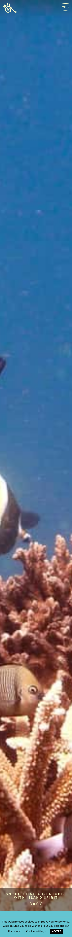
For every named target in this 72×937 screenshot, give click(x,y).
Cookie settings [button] (36, 931)
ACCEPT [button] (56, 931)
